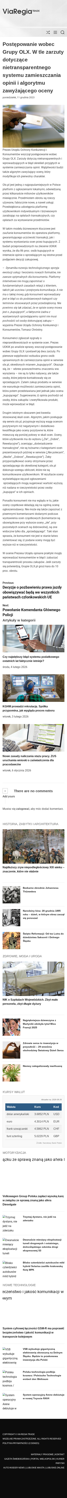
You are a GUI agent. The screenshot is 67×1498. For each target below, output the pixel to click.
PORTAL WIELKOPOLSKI (43, 1459)
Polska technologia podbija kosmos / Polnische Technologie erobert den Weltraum (42, 1375)
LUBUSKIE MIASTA (35, 1468)
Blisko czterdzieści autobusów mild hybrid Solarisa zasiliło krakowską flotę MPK (43, 1266)
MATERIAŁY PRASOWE (42, 1454)
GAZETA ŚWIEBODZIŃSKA (17, 1459)
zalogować (22, 808)
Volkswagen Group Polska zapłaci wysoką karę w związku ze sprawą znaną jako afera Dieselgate (33, 1200)
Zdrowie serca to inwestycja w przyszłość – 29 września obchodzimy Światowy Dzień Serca (43, 1047)
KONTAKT (59, 1454)
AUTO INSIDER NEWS (14, 1468)
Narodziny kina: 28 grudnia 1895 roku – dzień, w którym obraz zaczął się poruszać (43, 914)
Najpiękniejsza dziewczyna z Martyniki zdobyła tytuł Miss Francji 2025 (39, 1024)
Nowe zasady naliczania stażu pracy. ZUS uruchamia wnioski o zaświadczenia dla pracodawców (29, 760)
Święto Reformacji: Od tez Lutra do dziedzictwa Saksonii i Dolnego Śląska (43, 937)
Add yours (9, 796)
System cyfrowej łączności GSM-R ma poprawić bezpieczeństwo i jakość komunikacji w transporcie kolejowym (33, 1332)
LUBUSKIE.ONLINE (55, 1468)
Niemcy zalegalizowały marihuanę (42, 1066)
